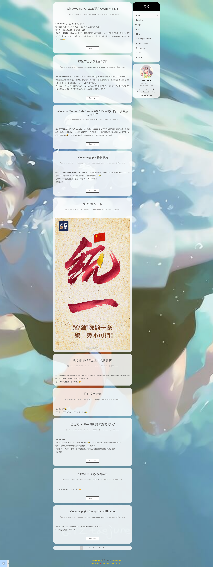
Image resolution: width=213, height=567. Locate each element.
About (139, 29)
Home (139, 15)
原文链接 (58, 452)
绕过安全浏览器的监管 (92, 61)
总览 (76, 178)
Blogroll (139, 34)
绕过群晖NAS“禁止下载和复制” (92, 360)
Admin (139, 53)
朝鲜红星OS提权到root (92, 474)
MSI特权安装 (92, 178)
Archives (140, 20)
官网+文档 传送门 (61, 27)
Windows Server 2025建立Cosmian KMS (92, 8)
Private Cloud (141, 48)
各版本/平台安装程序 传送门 (91, 27)
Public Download (142, 43)
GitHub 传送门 (74, 27)
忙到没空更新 (92, 394)
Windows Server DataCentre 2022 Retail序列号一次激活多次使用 (92, 113)
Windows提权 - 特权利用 (92, 157)
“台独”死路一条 (92, 204)
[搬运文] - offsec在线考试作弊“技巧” (92, 424)
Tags (139, 25)
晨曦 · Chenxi (106, 560)
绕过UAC (83, 178)
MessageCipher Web (144, 39)
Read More (93, 48)
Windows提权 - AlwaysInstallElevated (92, 511)
